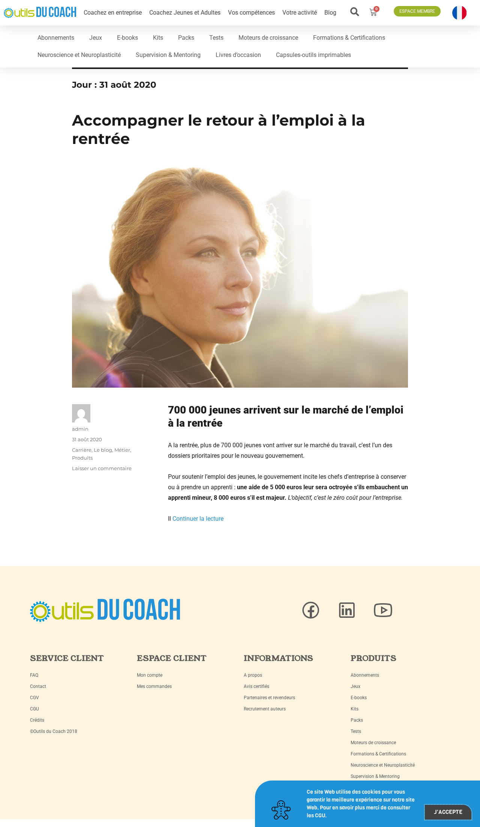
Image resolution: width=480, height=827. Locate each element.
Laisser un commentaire (102, 468)
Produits (82, 458)
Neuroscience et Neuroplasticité (79, 54)
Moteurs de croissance (268, 37)
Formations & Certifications (349, 37)
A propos (253, 675)
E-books (127, 37)
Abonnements (56, 37)
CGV (34, 697)
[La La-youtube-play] (383, 610)
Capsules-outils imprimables (313, 54)
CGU (34, 709)
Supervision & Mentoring (168, 54)
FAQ (34, 675)
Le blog (103, 450)
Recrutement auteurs (265, 709)
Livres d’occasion (238, 54)
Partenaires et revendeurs (269, 697)
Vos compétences (251, 12)
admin (80, 429)
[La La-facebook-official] (311, 610)
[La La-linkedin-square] (347, 610)
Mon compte (149, 675)
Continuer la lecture (198, 518)
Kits (158, 37)
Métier (122, 450)
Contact (38, 686)
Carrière (82, 450)
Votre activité (299, 12)
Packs (186, 37)
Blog (330, 12)
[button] (355, 12)
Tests (216, 37)
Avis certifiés (256, 686)
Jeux (95, 37)
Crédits (37, 720)
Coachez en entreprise (113, 12)
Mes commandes (154, 686)
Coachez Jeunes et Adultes (184, 12)
